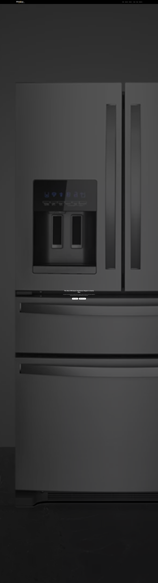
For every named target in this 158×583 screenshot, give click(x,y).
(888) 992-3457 (82, 298)
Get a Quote (75, 298)
